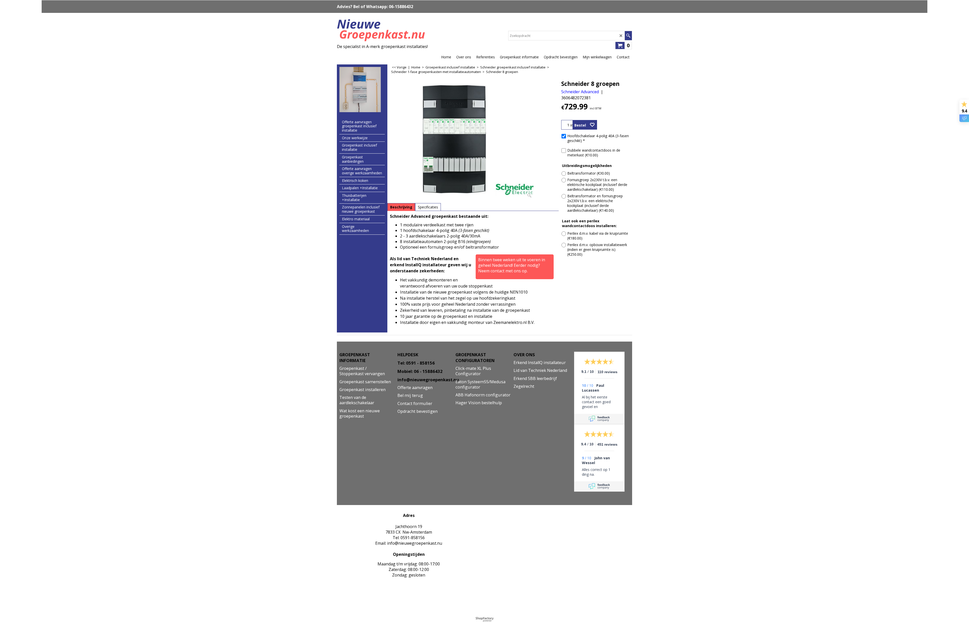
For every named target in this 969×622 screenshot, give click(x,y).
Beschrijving (401, 207)
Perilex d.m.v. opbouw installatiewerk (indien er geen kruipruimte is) (597, 249)
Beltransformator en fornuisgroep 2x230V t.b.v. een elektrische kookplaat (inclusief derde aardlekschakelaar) (595, 203)
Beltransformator (588, 173)
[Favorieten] (592, 124)
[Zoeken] (628, 35)
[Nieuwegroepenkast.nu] (382, 29)
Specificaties (428, 207)
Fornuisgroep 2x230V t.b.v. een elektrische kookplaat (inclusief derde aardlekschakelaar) (597, 184)
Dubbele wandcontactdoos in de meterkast (593, 152)
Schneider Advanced (580, 91)
